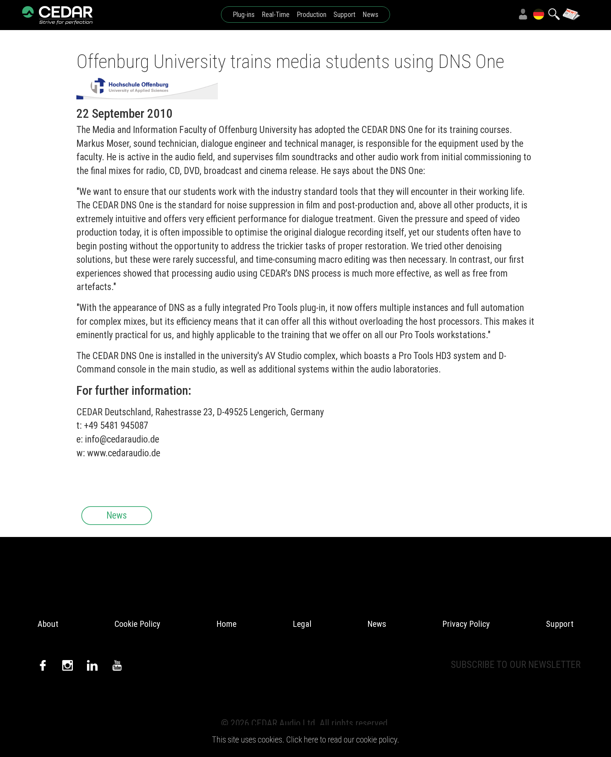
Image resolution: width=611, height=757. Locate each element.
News (370, 14)
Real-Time (276, 14)
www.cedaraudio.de (123, 453)
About (47, 624)
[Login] (523, 14)
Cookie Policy (137, 624)
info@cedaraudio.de (122, 439)
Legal (302, 624)
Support (344, 14)
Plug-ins (244, 14)
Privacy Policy (466, 624)
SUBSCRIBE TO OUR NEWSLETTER (516, 664)
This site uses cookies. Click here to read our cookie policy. (305, 740)
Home (226, 624)
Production (311, 14)
